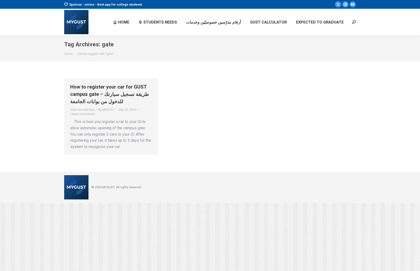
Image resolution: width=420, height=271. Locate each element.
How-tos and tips (82, 109)
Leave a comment (82, 114)
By (106, 109)
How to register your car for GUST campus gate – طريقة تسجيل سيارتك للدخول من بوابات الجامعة (109, 94)
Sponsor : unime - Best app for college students (105, 4)
